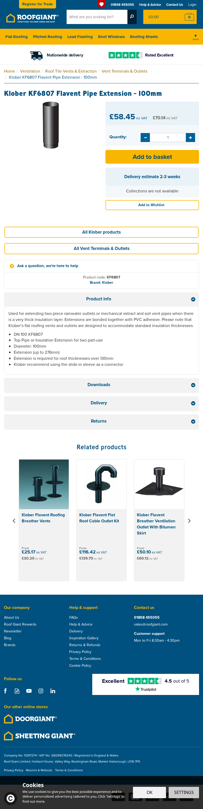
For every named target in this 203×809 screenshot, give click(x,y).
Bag (159, 17)
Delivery (76, 631)
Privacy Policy (80, 652)
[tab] (101, 300)
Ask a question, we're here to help (47, 266)
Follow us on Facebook (5, 691)
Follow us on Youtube (29, 691)
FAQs (73, 617)
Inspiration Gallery (84, 638)
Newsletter (13, 631)
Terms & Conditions (85, 658)
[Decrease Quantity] (145, 137)
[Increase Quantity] (190, 137)
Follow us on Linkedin (52, 691)
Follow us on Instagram (41, 691)
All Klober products (101, 232)
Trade (37, 4)
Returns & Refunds (84, 645)
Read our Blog (17, 691)
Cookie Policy (80, 665)
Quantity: (118, 137)
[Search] (132, 17)
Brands (10, 645)
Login (192, 4)
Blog (7, 638)
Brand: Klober (101, 282)
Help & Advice (81, 624)
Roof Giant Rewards (20, 624)
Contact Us (174, 4)
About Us (11, 617)
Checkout (186, 17)
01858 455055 (147, 617)
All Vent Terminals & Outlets (102, 248)
